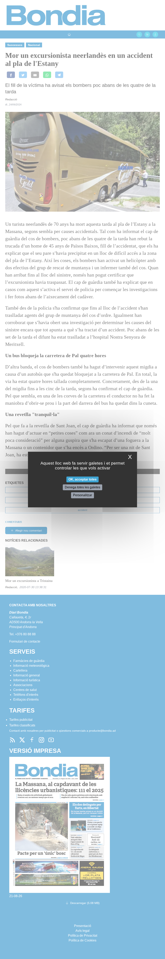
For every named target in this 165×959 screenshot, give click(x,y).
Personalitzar (82, 495)
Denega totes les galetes (82, 487)
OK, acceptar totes (82, 479)
